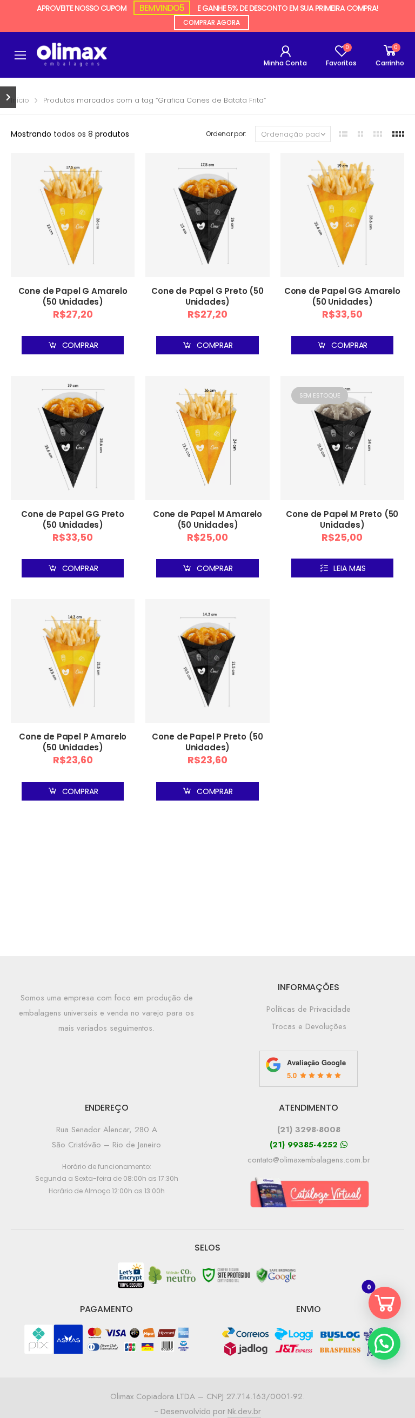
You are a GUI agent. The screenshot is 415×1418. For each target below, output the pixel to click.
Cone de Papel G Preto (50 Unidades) (207, 296)
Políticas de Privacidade (308, 1009)
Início (20, 100)
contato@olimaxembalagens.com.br (308, 1160)
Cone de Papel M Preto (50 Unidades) (342, 519)
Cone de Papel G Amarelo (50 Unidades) (73, 296)
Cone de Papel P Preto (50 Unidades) (207, 742)
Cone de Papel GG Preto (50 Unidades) (72, 519)
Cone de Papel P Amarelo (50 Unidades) (72, 742)
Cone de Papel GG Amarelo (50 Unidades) (342, 296)
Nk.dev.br (244, 1411)
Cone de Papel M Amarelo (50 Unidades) (207, 519)
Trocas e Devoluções (308, 1026)
